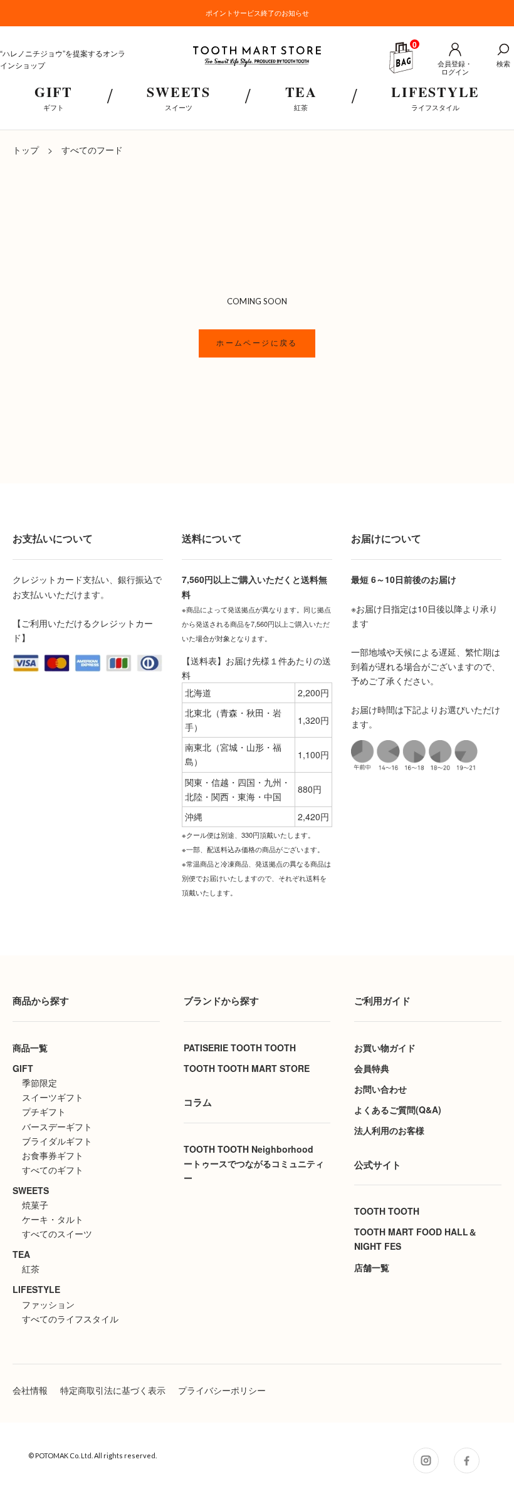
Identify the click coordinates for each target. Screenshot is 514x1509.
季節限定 (39, 1082)
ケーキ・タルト (52, 1219)
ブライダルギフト (57, 1141)
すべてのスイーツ (57, 1233)
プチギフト (44, 1111)
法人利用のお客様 (389, 1130)
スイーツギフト (52, 1097)
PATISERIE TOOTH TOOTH (240, 1047)
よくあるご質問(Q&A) (397, 1109)
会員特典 (371, 1068)
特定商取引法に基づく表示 (112, 1390)
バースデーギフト (57, 1126)
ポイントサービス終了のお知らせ (257, 13)
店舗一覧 (371, 1267)
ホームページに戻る (257, 343)
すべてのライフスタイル (70, 1318)
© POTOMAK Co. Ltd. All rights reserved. (92, 1455)
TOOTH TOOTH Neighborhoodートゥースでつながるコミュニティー (254, 1163)
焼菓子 (35, 1204)
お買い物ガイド (385, 1047)
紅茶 (30, 1268)
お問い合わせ (380, 1089)
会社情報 (30, 1390)
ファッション (48, 1304)
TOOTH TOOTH (386, 1211)
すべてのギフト (52, 1169)
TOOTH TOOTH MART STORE (247, 1068)
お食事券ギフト (52, 1155)
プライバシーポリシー (222, 1390)
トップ (26, 149)
